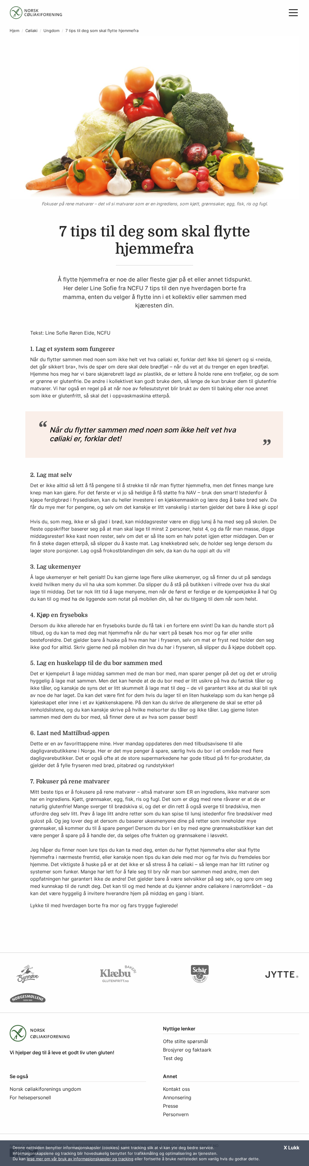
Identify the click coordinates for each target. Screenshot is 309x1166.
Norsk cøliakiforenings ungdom (45, 1089)
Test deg (173, 1058)
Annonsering (177, 1097)
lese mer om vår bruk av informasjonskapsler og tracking (80, 1158)
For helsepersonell (30, 1097)
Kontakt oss (176, 1089)
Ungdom (51, 30)
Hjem (14, 30)
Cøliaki (31, 30)
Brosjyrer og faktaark (187, 1050)
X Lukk (291, 1148)
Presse (170, 1106)
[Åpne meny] (293, 13)
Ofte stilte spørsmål (185, 1041)
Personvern (176, 1114)
